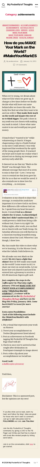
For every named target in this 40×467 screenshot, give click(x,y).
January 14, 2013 (29, 61)
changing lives (13, 30)
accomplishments (29, 25)
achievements (12, 28)
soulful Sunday (26, 38)
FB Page (15, 299)
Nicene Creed (12, 38)
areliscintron (13, 61)
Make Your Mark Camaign (20, 35)
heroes (24, 30)
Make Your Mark (20, 33)
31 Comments (21, 65)
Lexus (31, 30)
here (31, 444)
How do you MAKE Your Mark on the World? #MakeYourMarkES (20, 49)
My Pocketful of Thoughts (20, 4)
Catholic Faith (27, 28)
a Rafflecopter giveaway (13, 364)
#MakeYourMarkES (11, 25)
